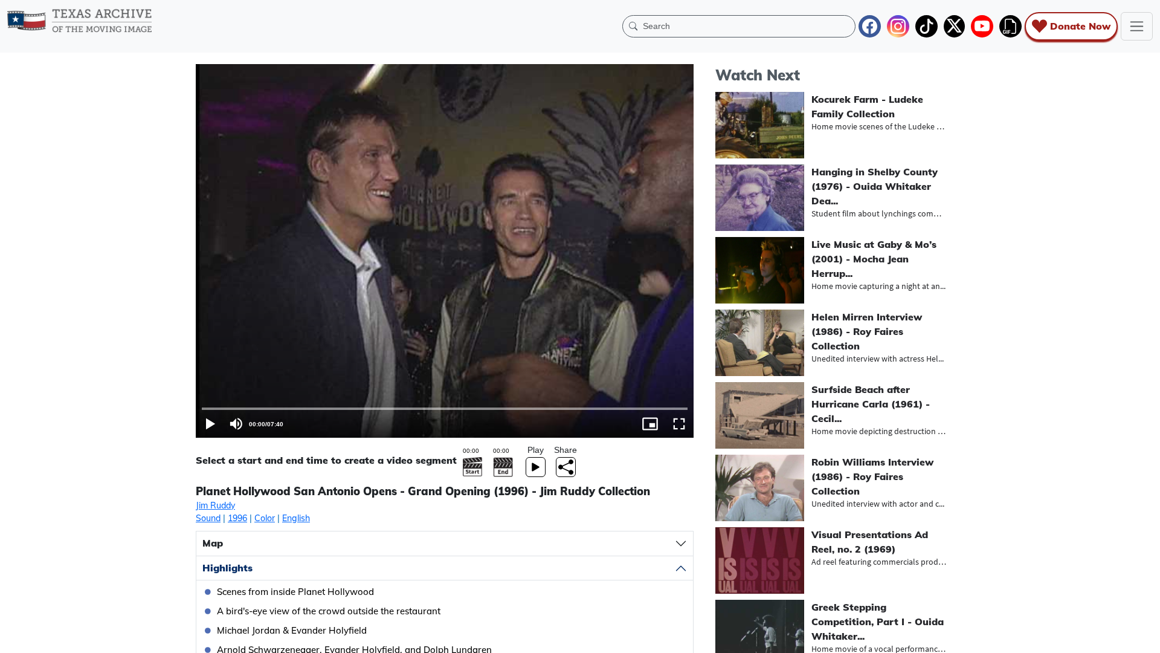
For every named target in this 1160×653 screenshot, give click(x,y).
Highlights (227, 568)
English (296, 518)
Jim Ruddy (215, 505)
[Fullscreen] (679, 424)
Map (212, 543)
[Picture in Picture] (650, 424)
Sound (208, 518)
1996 (237, 518)
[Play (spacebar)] (210, 424)
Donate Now (1080, 26)
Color (264, 518)
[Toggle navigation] (1137, 26)
